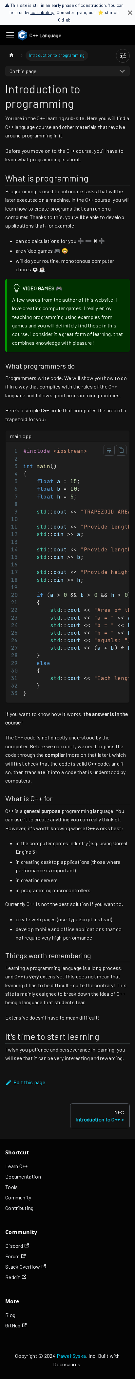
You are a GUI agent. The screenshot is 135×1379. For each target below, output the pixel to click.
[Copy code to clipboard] (121, 450)
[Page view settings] (123, 56)
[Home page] (11, 55)
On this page (23, 71)
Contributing (19, 1208)
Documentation (23, 1176)
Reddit (12, 1277)
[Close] (130, 12)
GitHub (64, 20)
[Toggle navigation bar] (10, 35)
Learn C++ (16, 1166)
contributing (42, 12)
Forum (12, 1256)
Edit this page (29, 1082)
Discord (14, 1246)
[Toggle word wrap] (109, 450)
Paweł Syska (71, 1356)
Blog (10, 1315)
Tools (11, 1187)
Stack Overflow (22, 1266)
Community (18, 1197)
